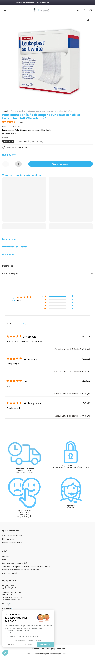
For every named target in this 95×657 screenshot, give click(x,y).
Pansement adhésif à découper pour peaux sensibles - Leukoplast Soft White (42, 111)
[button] (57, 296)
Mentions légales (42, 654)
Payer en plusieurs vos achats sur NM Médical (20, 570)
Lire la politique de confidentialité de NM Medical (21, 636)
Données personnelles (59, 654)
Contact (5, 556)
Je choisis (28, 644)
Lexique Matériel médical (12, 542)
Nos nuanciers (8, 539)
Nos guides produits (10, 573)
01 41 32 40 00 (7, 589)
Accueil (5, 111)
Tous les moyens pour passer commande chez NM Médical (26, 566)
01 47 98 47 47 (7, 594)
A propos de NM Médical (12, 535)
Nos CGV (30, 654)
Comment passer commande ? (14, 563)
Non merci (11, 644)
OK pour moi (45, 644)
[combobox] (15, 323)
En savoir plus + (9, 133)
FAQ (4, 559)
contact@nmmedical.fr (10, 605)
